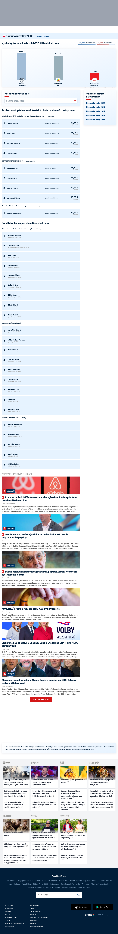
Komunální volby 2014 (95, 111)
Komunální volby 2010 (95, 115)
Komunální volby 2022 (95, 103)
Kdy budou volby (89, 881)
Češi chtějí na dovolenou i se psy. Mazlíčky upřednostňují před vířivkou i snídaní (73, 846)
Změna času (63, 881)
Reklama (8, 911)
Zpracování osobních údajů (38, 917)
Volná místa (9, 908)
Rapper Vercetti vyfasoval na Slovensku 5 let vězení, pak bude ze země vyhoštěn (44, 846)
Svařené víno (54, 884)
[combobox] (40, 101)
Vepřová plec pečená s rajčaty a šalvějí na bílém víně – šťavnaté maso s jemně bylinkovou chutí (101, 793)
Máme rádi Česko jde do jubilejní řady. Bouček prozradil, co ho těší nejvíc (44, 804)
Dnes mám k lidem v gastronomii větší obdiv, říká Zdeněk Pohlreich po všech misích (44, 793)
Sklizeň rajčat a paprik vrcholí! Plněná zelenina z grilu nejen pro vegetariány (73, 835)
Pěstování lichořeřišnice (100, 884)
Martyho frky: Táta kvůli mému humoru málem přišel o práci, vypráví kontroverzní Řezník (43, 835)
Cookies (7, 920)
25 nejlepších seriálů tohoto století (14, 834)
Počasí (79, 881)
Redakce (33, 923)
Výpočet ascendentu (36, 887)
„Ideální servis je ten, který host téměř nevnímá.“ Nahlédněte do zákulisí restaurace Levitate (101, 804)
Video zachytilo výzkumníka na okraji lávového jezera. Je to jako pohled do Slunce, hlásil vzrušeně (73, 806)
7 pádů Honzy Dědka (30, 884)
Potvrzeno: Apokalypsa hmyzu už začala (73, 781)
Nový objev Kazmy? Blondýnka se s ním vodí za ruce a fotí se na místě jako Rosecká (44, 857)
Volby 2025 (43, 884)
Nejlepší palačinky (69, 887)
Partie (72, 881)
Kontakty (33, 914)
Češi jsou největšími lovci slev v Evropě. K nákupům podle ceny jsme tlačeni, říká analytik (15, 793)
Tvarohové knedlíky (52, 887)
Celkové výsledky (43, 36)
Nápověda (33, 920)
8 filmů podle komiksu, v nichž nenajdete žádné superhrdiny (15, 845)
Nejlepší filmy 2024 (25, 881)
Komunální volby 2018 (95, 107)
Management (34, 905)
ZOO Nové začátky (105, 881)
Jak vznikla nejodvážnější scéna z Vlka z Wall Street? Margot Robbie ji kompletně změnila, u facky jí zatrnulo (15, 859)
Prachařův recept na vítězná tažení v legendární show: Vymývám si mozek (42, 782)
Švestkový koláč (84, 887)
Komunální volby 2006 (95, 119)
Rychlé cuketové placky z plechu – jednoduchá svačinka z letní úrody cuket (101, 782)
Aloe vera (85, 884)
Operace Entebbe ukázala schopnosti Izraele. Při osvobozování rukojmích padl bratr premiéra (72, 794)
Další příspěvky (39, 699)
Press (32, 908)
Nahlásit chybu (10, 926)
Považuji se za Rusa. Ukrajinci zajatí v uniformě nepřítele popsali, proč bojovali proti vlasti (16, 782)
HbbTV (7, 914)
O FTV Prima (9, 905)
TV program (52, 881)
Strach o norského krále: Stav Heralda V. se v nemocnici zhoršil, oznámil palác (14, 804)
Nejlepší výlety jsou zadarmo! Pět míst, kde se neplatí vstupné (72, 856)
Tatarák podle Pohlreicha (70, 884)
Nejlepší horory (40, 881)
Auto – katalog (14, 884)
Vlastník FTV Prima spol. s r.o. (14, 923)
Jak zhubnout (11, 881)
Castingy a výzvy (35, 911)
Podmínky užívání (10, 917)
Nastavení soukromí (36, 926)
